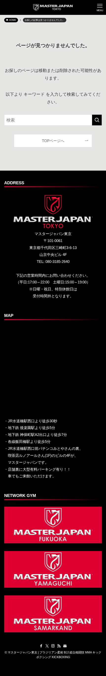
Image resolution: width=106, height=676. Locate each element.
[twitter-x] (47, 646)
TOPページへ (53, 141)
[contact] (65, 646)
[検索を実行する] (97, 120)
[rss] (59, 646)
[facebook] (41, 646)
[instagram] (53, 646)
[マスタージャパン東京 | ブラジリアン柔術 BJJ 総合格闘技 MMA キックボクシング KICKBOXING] (53, 7)
